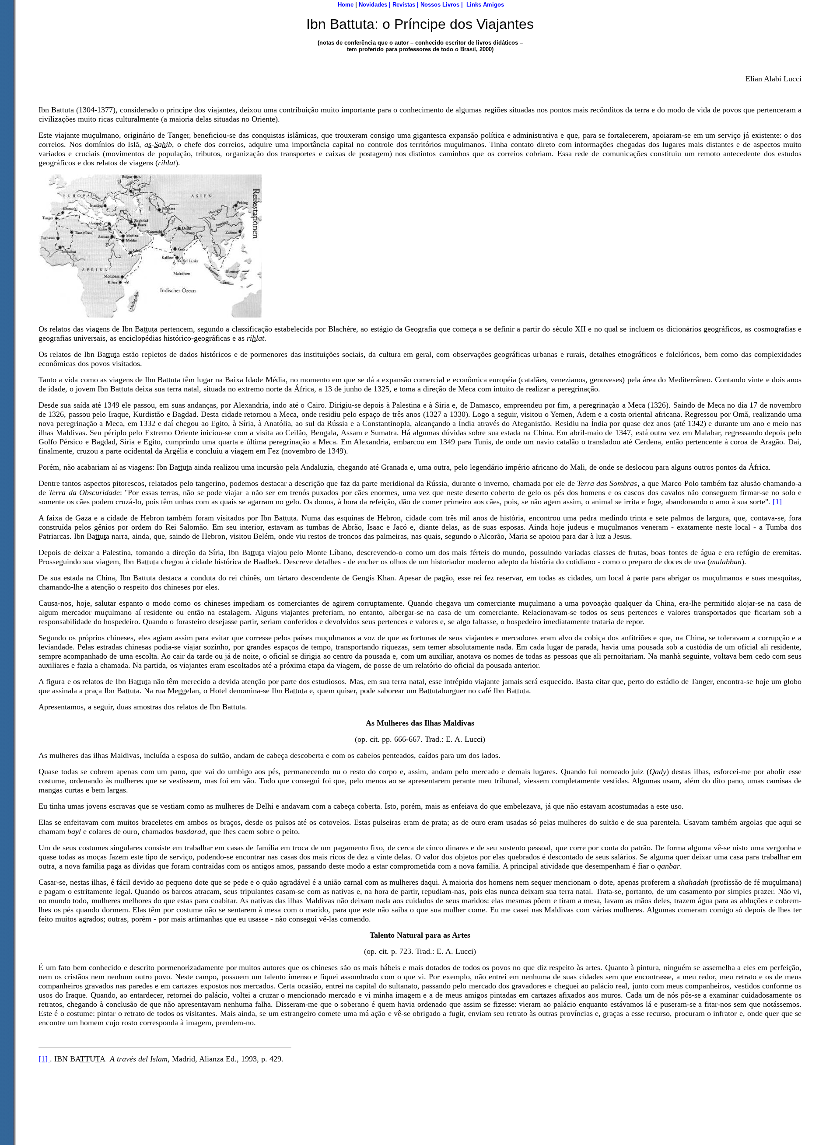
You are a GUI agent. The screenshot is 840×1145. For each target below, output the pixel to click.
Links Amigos (485, 4)
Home (346, 4)
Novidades (373, 4)
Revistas (403, 4)
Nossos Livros (439, 4)
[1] (776, 501)
